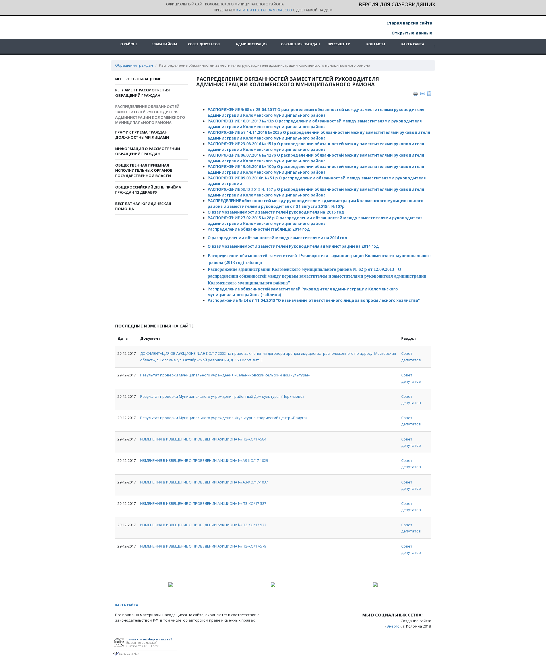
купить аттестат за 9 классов (264, 10)
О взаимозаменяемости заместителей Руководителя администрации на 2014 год (293, 246)
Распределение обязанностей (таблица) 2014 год (259, 229)
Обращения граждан (300, 44)
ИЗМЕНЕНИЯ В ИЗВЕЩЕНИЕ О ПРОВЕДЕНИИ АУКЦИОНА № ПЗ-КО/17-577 (203, 524)
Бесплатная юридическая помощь (143, 206)
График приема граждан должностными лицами (142, 135)
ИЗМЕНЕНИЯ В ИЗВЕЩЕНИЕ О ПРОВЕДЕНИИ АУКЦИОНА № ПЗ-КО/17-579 (203, 546)
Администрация (252, 44)
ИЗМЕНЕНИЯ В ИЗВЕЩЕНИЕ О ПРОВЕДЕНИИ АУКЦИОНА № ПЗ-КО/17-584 (203, 439)
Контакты (375, 44)
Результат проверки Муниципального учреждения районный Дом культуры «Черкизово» (222, 396)
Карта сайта (412, 44)
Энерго (393, 626)
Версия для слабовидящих (397, 5)
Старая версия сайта (408, 23)
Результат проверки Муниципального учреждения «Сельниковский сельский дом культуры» (225, 375)
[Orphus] (145, 645)
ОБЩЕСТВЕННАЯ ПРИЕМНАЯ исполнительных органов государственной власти (144, 170)
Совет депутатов (204, 44)
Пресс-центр (339, 44)
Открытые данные (411, 33)
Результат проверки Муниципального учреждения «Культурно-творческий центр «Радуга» (223, 417)
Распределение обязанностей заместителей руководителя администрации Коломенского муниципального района (150, 114)
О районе (128, 44)
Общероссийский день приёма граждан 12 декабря (148, 190)
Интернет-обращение (138, 78)
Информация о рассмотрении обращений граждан (147, 151)
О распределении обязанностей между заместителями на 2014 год (278, 237)
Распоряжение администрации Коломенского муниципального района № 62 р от (291, 269)
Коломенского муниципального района (284, 195)
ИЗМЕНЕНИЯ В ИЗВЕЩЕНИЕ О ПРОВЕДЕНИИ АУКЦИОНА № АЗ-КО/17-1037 (204, 482)
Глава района (164, 44)
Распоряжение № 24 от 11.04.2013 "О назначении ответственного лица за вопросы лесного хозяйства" (314, 300)
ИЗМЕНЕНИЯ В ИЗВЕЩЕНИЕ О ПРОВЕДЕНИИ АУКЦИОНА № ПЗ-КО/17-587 (203, 503)
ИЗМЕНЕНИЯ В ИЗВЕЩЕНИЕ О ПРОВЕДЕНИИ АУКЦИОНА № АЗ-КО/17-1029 (204, 460)
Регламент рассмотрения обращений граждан (142, 92)
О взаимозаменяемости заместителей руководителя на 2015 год (276, 212)
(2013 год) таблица (243, 262)
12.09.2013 (384, 269)
